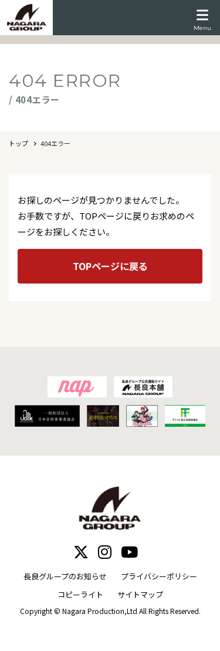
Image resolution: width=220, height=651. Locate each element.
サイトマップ (140, 594)
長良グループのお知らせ (65, 576)
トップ (18, 143)
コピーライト (80, 594)
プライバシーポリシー (159, 576)
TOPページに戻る (110, 266)
